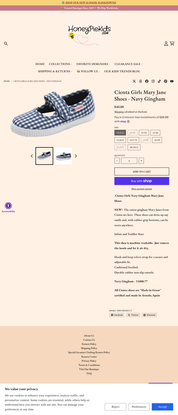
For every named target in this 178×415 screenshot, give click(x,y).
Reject (115, 406)
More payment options (141, 188)
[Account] (166, 43)
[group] (44, 156)
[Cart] (172, 43)
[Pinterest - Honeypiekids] (165, 81)
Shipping (119, 111)
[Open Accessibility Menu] (8, 205)
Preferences (139, 406)
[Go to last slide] (32, 156)
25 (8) (145, 139)
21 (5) (144, 132)
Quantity (119, 155)
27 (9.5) (120, 147)
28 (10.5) (134, 147)
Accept (162, 406)
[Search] (6, 43)
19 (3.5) (120, 132)
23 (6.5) (120, 139)
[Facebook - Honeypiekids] (146, 81)
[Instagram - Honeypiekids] (153, 81)
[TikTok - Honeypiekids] (159, 81)
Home (7, 81)
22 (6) (155, 132)
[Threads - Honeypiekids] (140, 81)
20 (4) (132, 132)
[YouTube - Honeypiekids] (171, 81)
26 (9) (157, 139)
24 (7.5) (133, 139)
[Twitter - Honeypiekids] (134, 81)
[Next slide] (75, 156)
